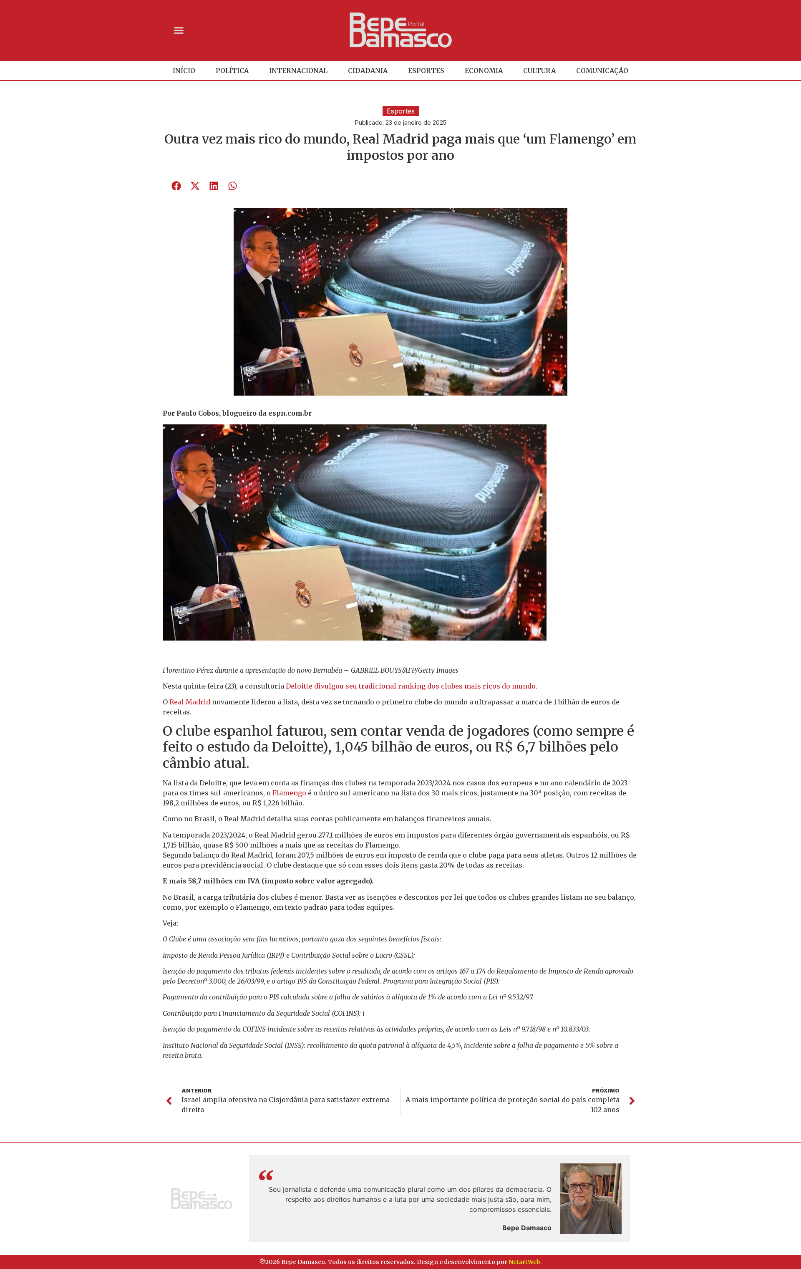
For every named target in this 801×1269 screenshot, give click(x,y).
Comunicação (602, 70)
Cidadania (368, 70)
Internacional (298, 70)
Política (232, 70)
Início (184, 70)
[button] (179, 30)
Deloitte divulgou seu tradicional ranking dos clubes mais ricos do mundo (411, 686)
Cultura (539, 70)
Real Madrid (189, 702)
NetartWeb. (525, 1262)
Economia (484, 70)
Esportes (426, 70)
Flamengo (289, 793)
